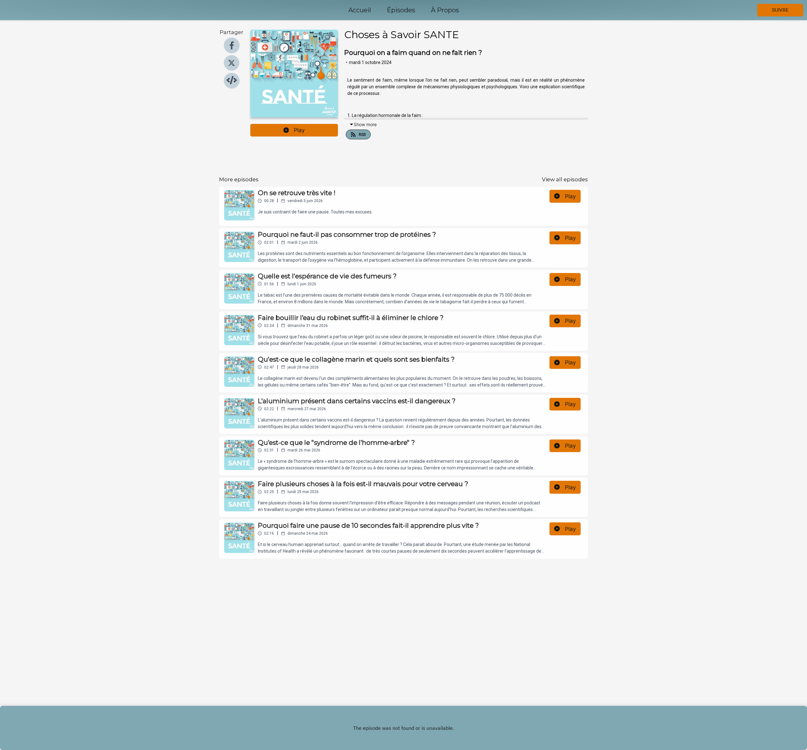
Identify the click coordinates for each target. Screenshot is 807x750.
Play (299, 130)
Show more (365, 124)
